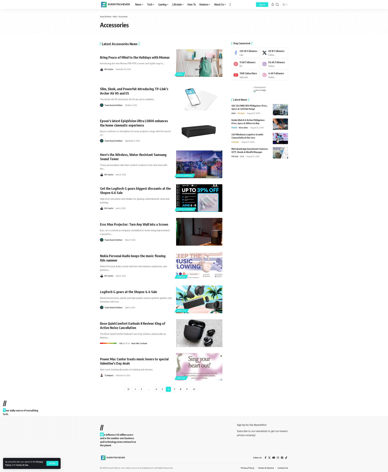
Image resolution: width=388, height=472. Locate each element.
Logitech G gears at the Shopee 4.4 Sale (128, 292)
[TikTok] (286, 458)
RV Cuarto (108, 69)
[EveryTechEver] (115, 4)
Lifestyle (240, 113)
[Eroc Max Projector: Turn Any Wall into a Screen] (199, 232)
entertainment (184, 176)
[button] (52, 463)
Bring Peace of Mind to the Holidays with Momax (135, 57)
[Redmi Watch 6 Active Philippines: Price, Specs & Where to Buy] (280, 124)
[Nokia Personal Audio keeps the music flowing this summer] (199, 265)
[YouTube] (274, 458)
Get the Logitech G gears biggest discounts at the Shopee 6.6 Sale (135, 190)
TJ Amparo (108, 375)
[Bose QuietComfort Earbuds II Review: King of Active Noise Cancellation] (199, 333)
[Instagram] (274, 64)
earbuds (181, 277)
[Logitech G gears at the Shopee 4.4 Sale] (199, 299)
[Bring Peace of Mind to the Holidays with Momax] (199, 63)
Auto (233, 113)
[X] (274, 53)
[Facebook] (245, 53)
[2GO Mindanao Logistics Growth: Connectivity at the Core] (280, 138)
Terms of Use (22, 465)
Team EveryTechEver (113, 105)
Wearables (243, 127)
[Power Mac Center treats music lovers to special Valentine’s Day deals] (199, 367)
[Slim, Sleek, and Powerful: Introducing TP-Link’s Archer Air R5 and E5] (199, 97)
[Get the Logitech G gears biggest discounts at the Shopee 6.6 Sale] (199, 198)
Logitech (181, 311)
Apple (180, 74)
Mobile (234, 127)
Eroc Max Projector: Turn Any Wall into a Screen (134, 224)
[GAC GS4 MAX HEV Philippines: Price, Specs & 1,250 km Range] (280, 109)
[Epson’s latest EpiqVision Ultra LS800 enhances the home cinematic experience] (199, 130)
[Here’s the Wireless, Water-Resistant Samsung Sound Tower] (199, 164)
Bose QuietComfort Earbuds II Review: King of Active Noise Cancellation (132, 325)
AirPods (181, 378)
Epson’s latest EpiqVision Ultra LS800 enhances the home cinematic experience (134, 123)
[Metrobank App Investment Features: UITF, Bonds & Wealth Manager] (280, 152)
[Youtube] (245, 75)
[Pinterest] (245, 64)
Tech (242, 156)
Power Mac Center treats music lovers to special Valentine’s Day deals (134, 361)
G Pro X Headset (185, 209)
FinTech (234, 156)
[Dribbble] (274, 75)
